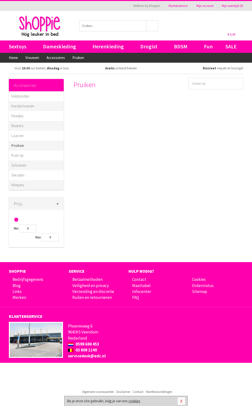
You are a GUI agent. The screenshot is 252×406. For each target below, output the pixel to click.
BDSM (180, 46)
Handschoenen (22, 106)
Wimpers (17, 185)
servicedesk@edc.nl (87, 356)
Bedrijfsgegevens (28, 279)
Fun (208, 46)
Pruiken (17, 145)
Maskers (17, 125)
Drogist (149, 46)
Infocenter (141, 291)
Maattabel (141, 285)
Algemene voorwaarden (98, 392)
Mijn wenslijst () (232, 6)
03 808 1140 (86, 350)
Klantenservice (178, 6)
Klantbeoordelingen (159, 392)
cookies (134, 401)
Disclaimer (123, 392)
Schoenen (18, 165)
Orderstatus (203, 285)
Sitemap (199, 291)
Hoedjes (17, 116)
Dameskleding (59, 46)
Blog (17, 285)
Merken (19, 297)
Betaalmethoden (87, 279)
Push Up (17, 155)
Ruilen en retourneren (92, 297)
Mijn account (205, 6)
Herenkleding (108, 46)
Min (16, 228)
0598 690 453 (87, 344)
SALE (231, 46)
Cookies (199, 279)
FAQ (135, 297)
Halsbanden (20, 96)
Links (17, 291)
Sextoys (17, 46)
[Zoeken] (152, 25)
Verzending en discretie (93, 291)
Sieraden (17, 175)
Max (38, 237)
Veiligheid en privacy (90, 285)
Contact (139, 279)
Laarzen (17, 135)
